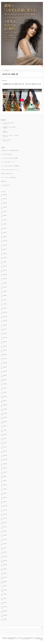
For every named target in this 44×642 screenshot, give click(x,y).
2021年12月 (5, 337)
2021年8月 (5, 341)
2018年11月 (5, 459)
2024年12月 (5, 240)
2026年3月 (5, 194)
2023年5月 (5, 295)
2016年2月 (5, 598)
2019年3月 (5, 442)
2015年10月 (5, 615)
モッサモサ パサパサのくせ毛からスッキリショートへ (10, 169)
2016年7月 (5, 577)
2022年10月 (5, 320)
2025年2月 (5, 232)
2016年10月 (5, 564)
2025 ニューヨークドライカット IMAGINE (10, 135)
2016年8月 (5, 573)
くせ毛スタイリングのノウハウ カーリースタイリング (21, 84)
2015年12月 (5, 606)
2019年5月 (5, 434)
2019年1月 (5, 451)
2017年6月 (5, 531)
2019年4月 (5, 438)
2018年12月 (5, 455)
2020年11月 (5, 362)
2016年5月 (5, 585)
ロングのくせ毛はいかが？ (5, 185)
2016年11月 (5, 560)
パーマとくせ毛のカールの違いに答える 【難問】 (9, 158)
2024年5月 (5, 257)
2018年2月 (5, 497)
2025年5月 (5, 219)
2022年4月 (5, 329)
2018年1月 (5, 501)
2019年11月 (5, 409)
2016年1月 (5, 602)
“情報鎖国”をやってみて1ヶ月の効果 (9, 127)
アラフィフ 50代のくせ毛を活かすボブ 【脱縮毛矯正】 (10, 165)
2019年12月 (5, 404)
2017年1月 (5, 552)
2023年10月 (5, 274)
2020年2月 (5, 396)
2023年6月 (5, 291)
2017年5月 (5, 535)
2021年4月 (5, 350)
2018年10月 (5, 463)
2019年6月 (5, 430)
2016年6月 (5, 581)
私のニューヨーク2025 (7, 139)
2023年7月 (5, 287)
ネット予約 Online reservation (8, 122)
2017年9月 (5, 518)
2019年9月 (5, 417)
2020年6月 (5, 379)
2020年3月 (5, 392)
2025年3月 (5, 228)
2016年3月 (5, 594)
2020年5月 (5, 383)
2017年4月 (5, 539)
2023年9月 (5, 278)
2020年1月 (5, 400)
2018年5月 (5, 484)
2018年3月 (5, 493)
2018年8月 (5, 472)
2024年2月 (5, 266)
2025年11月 (5, 207)
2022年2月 (5, 333)
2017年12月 (5, 505)
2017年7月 (5, 526)
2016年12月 (5, 556)
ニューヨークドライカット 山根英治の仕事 (8, 177)
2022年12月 (5, 312)
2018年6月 (5, 480)
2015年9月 (5, 619)
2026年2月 (5, 198)
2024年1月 (5, 270)
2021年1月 (5, 358)
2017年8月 (5, 522)
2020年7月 (5, 375)
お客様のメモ (5, 131)
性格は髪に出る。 (4, 181)
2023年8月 (5, 282)
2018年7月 (5, 476)
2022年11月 (5, 316)
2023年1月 (5, 308)
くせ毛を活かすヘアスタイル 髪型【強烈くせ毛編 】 (10, 150)
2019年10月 (5, 413)
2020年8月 (5, 371)
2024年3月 (5, 261)
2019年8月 (5, 421)
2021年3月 (5, 354)
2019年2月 (5, 446)
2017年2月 (5, 547)
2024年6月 (5, 253)
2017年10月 (5, 514)
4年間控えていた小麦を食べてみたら (7, 173)
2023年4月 (5, 299)
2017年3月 (5, 543)
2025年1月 (5, 236)
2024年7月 (5, 249)
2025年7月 (5, 211)
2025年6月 (5, 215)
